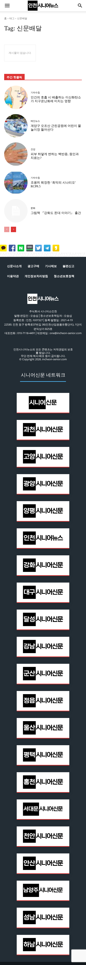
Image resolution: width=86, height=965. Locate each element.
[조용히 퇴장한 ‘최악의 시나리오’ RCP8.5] (16, 182)
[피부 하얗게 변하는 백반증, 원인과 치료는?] (16, 154)
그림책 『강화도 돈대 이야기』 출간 (56, 213)
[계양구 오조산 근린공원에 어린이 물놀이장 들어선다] (16, 126)
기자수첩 (35, 92)
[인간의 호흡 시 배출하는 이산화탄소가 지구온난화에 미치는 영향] (16, 97)
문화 (33, 208)
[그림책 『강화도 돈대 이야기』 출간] (16, 211)
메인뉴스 (35, 121)
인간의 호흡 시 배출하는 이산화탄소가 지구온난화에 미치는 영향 (56, 99)
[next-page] (13, 229)
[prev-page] (6, 229)
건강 (33, 149)
